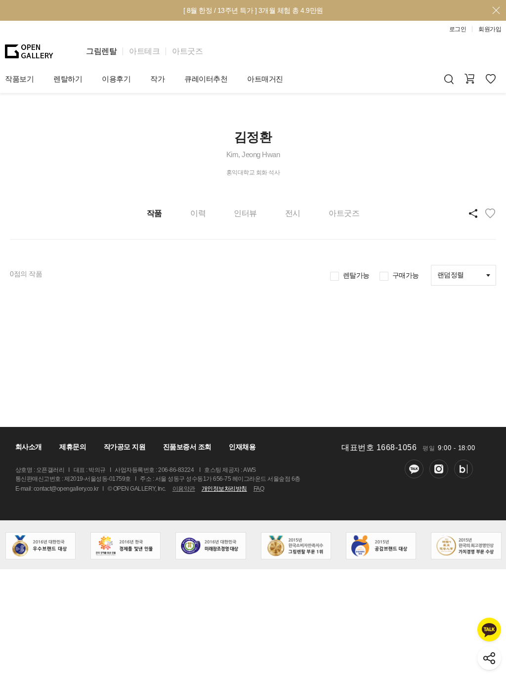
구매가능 (405, 275)
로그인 (457, 29)
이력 (198, 213)
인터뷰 (245, 213)
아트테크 (144, 51)
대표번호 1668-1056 (379, 447)
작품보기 (19, 79)
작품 (154, 213)
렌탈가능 (356, 275)
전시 (292, 213)
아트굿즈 (187, 51)
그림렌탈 (101, 51)
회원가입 (489, 29)
